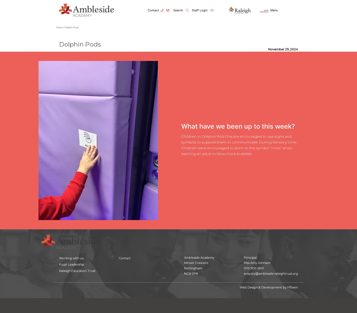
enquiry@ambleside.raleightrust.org (271, 273)
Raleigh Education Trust (77, 271)
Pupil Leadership (71, 264)
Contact (153, 10)
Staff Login (200, 10)
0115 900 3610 (254, 268)
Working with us (71, 258)
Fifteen (292, 287)
